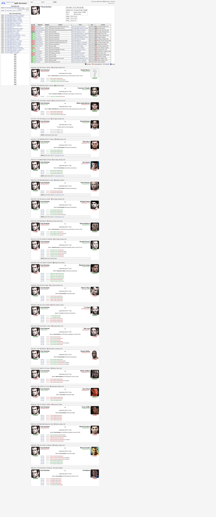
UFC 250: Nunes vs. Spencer (78, 26)
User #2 (42, 79)
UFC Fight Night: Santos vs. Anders (80, 28)
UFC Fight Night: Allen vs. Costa (12, 31)
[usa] (96, 26)
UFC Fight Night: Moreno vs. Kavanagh (14, 47)
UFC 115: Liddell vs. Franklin (78, 56)
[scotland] (96, 37)
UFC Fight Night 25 (76, 51)
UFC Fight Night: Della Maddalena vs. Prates (15, 35)
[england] (96, 61)
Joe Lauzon (38, 35)
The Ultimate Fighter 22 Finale (79, 35)
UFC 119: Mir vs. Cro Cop (78, 54)
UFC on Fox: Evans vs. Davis (78, 49)
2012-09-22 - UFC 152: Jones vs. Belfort (40, 305)
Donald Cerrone (39, 42)
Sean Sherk (38, 54)
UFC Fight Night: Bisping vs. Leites (80, 37)
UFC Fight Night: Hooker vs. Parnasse (13, 10)
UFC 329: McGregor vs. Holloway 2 (13, 23)
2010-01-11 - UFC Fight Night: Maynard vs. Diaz (42, 424)
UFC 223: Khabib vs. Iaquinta (78, 30)
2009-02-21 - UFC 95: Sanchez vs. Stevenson (41, 468)
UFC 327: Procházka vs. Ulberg (12, 39)
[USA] (41, 6)
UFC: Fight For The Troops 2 (78, 53)
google (113, 64)
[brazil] (96, 28)
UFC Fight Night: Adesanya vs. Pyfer (13, 42)
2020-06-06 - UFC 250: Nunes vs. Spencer (41, 67)
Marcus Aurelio (38, 60)
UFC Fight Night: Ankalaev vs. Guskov (13, 20)
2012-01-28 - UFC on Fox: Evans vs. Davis (40, 326)
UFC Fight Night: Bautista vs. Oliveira (13, 50)
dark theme (112, 3)
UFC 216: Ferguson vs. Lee (78, 31)
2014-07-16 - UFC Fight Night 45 (38, 221)
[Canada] (51, 304)
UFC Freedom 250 (9, 27)
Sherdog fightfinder (97, 64)
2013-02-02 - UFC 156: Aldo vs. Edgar (39, 285)
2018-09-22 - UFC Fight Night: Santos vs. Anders (42, 85)
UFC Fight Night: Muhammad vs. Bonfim (14, 28)
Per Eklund (37, 62)
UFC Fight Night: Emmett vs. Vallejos (13, 44)
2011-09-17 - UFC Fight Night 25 (38, 348)
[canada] (96, 47)
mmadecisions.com (59, 155)
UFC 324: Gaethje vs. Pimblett (11, 52)
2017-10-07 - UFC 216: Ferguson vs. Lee (40, 118)
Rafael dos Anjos (39, 44)
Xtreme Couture (77, 14)
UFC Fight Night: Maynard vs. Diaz (80, 58)
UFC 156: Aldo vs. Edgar (77, 46)
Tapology (88, 64)
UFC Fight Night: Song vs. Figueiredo (13, 30)
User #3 (42, 81)
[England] (53, 467)
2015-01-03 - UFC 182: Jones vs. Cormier (40, 199)
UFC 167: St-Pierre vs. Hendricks (79, 42)
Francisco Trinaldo (39, 28)
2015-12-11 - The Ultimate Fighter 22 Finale (41, 159)
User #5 (42, 256)
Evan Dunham (45, 70)
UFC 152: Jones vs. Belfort (78, 47)
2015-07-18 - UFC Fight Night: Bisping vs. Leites (42, 180)
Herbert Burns (38, 26)
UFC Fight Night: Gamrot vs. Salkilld (13, 17)
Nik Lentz (37, 49)
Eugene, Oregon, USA (79, 12)
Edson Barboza (38, 40)
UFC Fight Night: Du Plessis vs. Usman (14, 21)
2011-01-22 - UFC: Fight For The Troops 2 (40, 368)
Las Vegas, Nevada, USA (79, 10)
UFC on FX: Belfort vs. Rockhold (79, 44)
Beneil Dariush (38, 31)
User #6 (42, 281)
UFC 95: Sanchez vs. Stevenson (79, 62)
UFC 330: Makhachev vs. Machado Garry (14, 16)
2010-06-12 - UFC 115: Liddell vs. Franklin (40, 404)
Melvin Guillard (38, 53)
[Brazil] (55, 85)
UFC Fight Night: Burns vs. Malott (12, 38)
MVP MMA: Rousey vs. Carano (12, 32)
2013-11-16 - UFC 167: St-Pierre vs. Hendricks (41, 239)
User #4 (42, 214)
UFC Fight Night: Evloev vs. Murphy (13, 43)
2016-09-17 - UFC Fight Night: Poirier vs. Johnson (42, 139)
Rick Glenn (37, 33)
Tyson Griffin (38, 56)
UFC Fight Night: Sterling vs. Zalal (12, 36)
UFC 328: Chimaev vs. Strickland (12, 34)
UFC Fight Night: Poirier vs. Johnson (80, 33)
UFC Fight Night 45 (76, 40)
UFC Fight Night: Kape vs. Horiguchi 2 (13, 26)
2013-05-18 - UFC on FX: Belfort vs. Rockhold (41, 262)
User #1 (42, 78)
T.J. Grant (37, 47)
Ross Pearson (38, 37)
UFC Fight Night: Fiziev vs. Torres (12, 24)
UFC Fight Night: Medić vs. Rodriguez (13, 19)
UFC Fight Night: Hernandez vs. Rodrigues (14, 15)
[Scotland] (54, 180)
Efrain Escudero (39, 58)
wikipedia (106, 64)
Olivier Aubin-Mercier (40, 30)
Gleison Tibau (38, 46)
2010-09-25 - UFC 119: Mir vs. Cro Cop (40, 386)
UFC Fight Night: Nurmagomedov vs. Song (14, 7)
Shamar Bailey (38, 51)
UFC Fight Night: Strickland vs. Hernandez (14, 48)
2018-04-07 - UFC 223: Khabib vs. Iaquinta (41, 100)
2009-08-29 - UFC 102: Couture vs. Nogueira (41, 445)
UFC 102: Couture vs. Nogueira (79, 60)
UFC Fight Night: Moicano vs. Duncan (13, 40)
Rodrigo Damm (38, 39)
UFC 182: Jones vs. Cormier (78, 39)
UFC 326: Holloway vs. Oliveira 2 (12, 46)
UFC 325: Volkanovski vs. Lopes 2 (12, 51)
